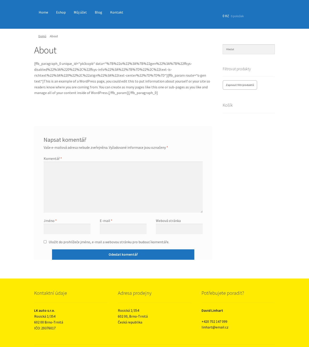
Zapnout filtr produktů (240, 85)
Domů (42, 36)
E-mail (106, 220)
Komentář (53, 158)
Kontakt (116, 12)
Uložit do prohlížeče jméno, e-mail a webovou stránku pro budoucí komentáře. (109, 242)
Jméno (50, 220)
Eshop (61, 12)
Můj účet (80, 12)
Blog (98, 12)
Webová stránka (168, 220)
